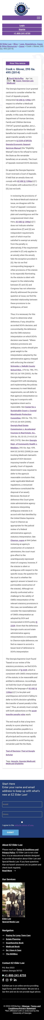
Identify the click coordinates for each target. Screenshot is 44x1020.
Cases (18, 81)
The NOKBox (12, 954)
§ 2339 (24, 670)
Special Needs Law (10, 922)
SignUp (22, 29)
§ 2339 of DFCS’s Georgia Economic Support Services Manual (19, 144)
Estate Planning (13, 939)
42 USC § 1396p (23, 100)
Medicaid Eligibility (15, 763)
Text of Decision (13, 751)
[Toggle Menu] (39, 18)
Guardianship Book (14, 943)
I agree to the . (18, 826)
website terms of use (23, 825)
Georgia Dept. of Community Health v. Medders (24, 444)
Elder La (6, 919)
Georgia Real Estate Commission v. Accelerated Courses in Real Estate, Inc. (23, 429)
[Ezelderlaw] (22, 15)
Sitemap (26, 1006)
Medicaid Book (13, 946)
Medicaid (11, 83)
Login (22, 25)
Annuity (14, 761)
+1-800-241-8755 (22, 33)
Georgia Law (27, 81)
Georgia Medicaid (27, 761)
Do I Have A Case (13, 950)
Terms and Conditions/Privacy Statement (24, 1007)
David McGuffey (16, 78)
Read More (7, 870)
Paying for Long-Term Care (18, 935)
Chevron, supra (17, 540)
